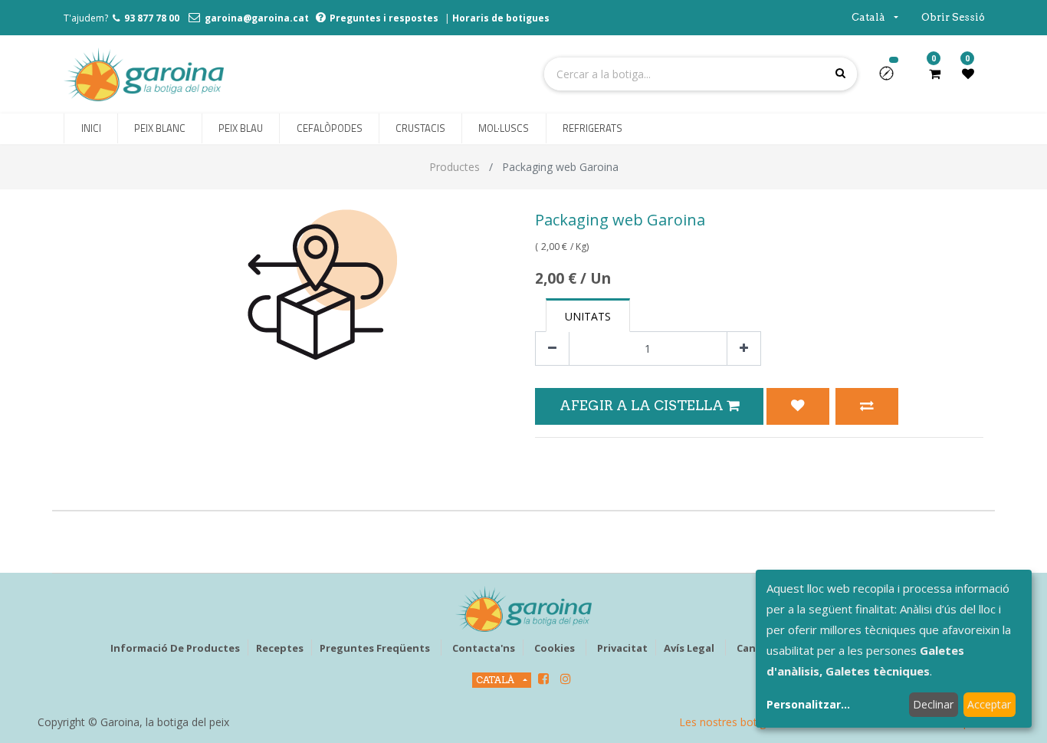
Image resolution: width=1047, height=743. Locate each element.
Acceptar (989, 704)
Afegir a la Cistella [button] (643, 405)
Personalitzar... (808, 704)
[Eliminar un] (552, 348)
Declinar (933, 704)
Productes (454, 166)
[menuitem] (90, 129)
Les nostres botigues (731, 722)
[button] (892, 78)
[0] (935, 73)
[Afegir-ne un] (744, 348)
